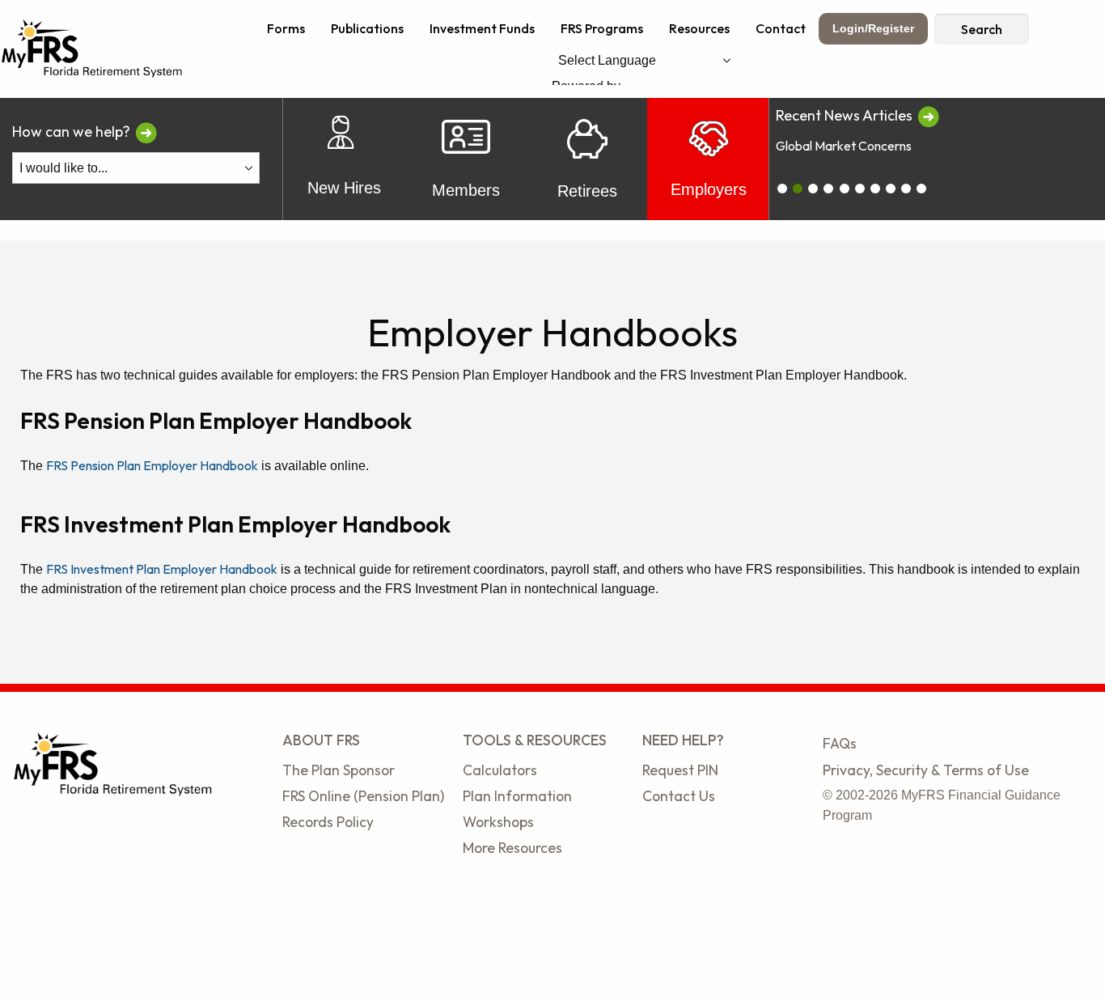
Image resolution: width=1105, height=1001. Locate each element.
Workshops (498, 821)
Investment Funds (482, 28)
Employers (709, 189)
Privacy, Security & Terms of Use (926, 770)
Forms (286, 28)
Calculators (500, 770)
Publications (367, 28)
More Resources (512, 847)
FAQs (840, 743)
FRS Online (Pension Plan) (363, 796)
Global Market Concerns (844, 146)
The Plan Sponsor (338, 770)
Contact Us (678, 796)
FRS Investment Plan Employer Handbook (161, 569)
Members (466, 190)
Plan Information (517, 796)
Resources (699, 28)
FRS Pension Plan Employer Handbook (152, 465)
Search (981, 29)
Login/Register (873, 28)
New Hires (344, 188)
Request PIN (680, 770)
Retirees (587, 191)
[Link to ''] (928, 115)
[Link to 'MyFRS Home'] (92, 47)
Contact (781, 28)
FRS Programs (602, 28)
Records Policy (328, 821)
